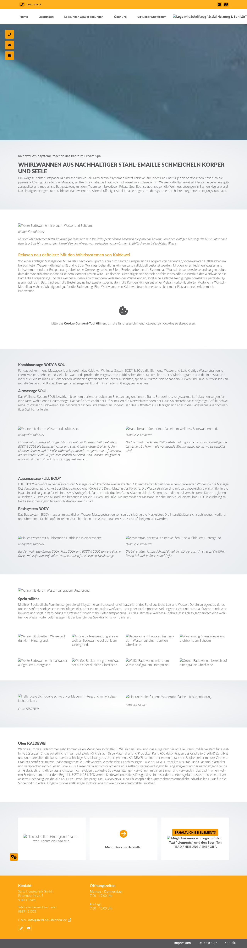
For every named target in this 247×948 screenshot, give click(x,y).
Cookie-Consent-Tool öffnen (85, 323)
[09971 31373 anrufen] (21, 4)
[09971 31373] (22, 928)
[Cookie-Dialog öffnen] (14, 857)
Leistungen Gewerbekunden (83, 16)
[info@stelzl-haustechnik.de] (218, 4)
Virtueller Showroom (151, 16)
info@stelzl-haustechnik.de (47, 920)
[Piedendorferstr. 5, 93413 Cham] (225, 4)
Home (24, 16)
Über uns (120, 16)
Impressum (182, 943)
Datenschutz (208, 943)
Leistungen (46, 16)
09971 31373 (34, 4)
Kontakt (230, 943)
